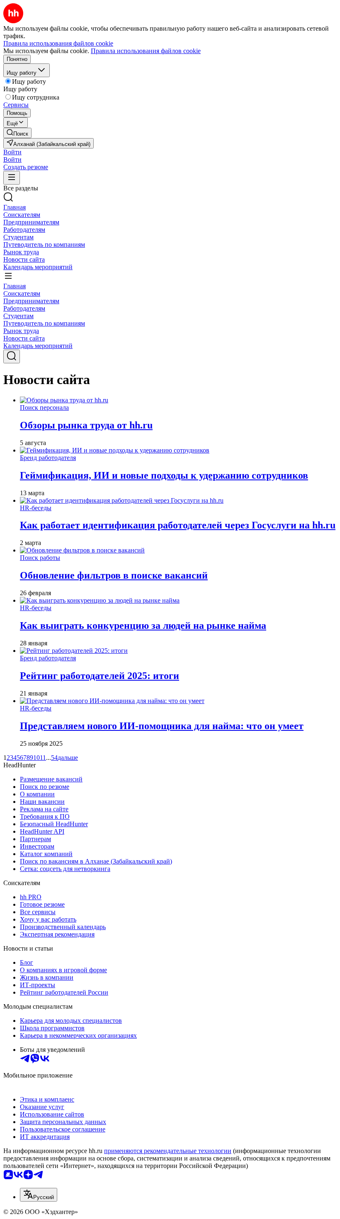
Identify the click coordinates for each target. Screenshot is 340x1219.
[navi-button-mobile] (11, 178)
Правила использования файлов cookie (146, 50)
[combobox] (38, 1195)
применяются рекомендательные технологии (167, 1150)
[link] (17, 133)
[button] (12, 152)
